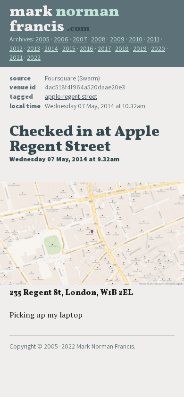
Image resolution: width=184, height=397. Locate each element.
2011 (153, 39)
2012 (16, 48)
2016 (86, 48)
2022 (34, 57)
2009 (117, 39)
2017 (104, 48)
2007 (80, 39)
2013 (33, 48)
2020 (158, 48)
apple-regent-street (71, 96)
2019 (140, 48)
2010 (135, 39)
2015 (68, 48)
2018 (122, 48)
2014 (51, 48)
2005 (42, 39)
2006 (61, 39)
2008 (98, 39)
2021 (16, 57)
